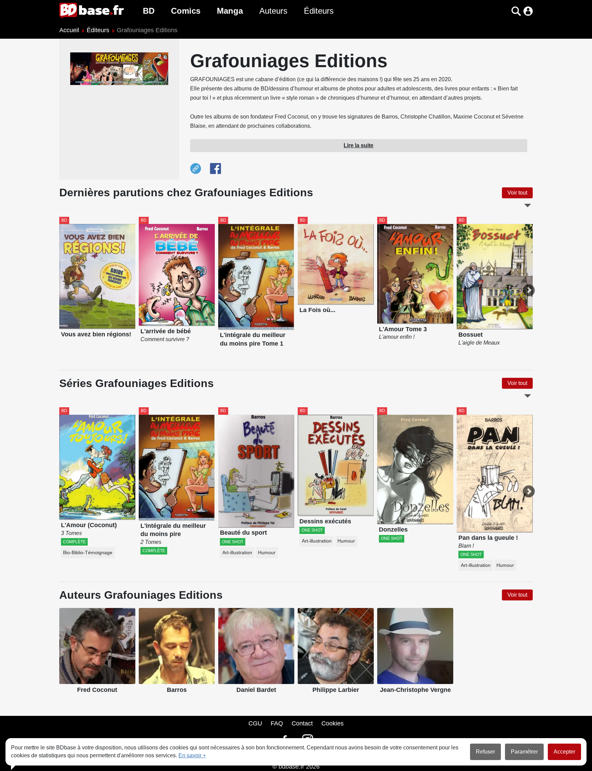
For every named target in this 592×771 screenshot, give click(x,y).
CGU (255, 723)
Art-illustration (237, 552)
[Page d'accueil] (91, 11)
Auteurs (273, 10)
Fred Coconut (97, 689)
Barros (177, 689)
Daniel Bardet (256, 689)
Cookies (332, 723)
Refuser (485, 752)
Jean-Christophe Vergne (415, 689)
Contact (302, 723)
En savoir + (192, 755)
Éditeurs (319, 10)
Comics (185, 10)
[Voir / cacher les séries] (527, 396)
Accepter (564, 752)
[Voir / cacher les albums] (527, 205)
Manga (230, 10)
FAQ (277, 723)
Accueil (69, 30)
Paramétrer (524, 752)
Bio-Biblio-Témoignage (87, 552)
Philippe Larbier (335, 689)
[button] (504, 11)
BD (149, 10)
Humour (266, 552)
